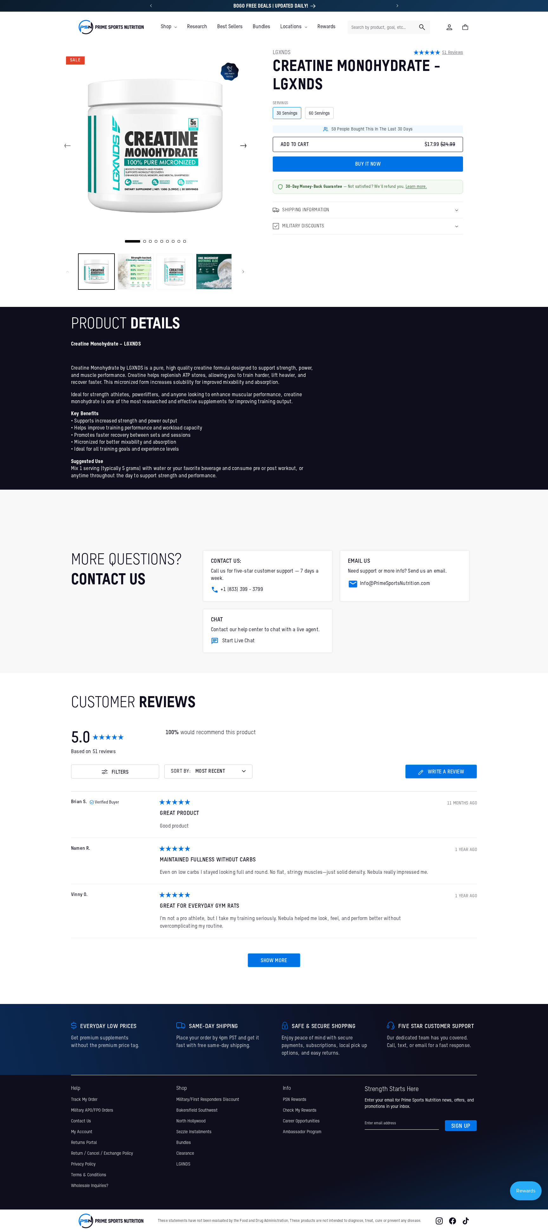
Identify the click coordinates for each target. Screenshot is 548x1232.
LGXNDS (183, 1164)
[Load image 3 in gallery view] (175, 272)
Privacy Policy (83, 1164)
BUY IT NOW (368, 164)
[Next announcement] (397, 6)
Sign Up (460, 1126)
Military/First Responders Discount (207, 1099)
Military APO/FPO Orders (92, 1110)
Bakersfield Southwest (197, 1110)
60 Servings (319, 113)
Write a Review (441, 774)
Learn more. (416, 187)
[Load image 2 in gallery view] (136, 272)
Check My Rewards (299, 1110)
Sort (181, 771)
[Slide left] (67, 145)
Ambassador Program (302, 1131)
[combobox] (389, 27)
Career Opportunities (301, 1121)
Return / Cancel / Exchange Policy (102, 1153)
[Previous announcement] (151, 6)
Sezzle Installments (194, 1131)
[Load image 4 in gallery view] (214, 272)
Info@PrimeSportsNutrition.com (395, 583)
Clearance (185, 1153)
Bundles (183, 1142)
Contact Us (81, 1121)
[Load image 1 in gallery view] (96, 272)
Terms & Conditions (88, 1174)
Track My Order (84, 1099)
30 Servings (287, 113)
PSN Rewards (294, 1099)
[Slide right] (243, 145)
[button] (169, 27)
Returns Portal (84, 1142)
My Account (81, 1131)
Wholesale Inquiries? (89, 1185)
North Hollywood (191, 1121)
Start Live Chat (238, 641)
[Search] (422, 27)
